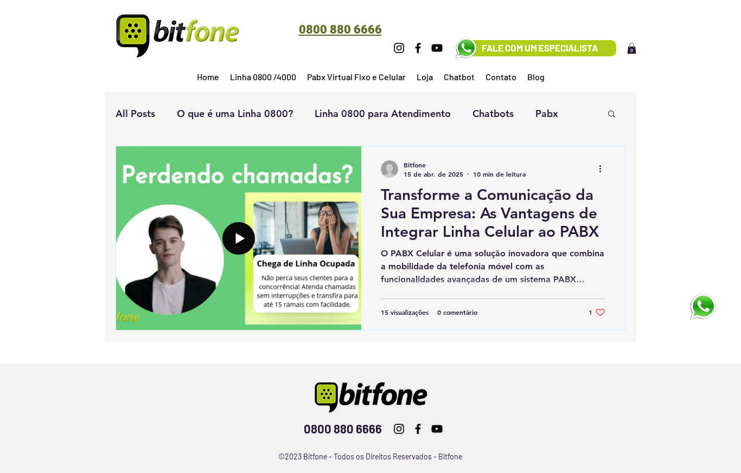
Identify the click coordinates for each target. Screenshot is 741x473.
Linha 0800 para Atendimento (383, 113)
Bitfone (450, 456)
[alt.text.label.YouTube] (437, 48)
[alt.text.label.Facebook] (418, 48)
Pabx (546, 113)
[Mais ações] (603, 169)
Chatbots (493, 113)
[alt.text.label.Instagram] (399, 48)
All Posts (135, 113)
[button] (631, 48)
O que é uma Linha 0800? (235, 113)
